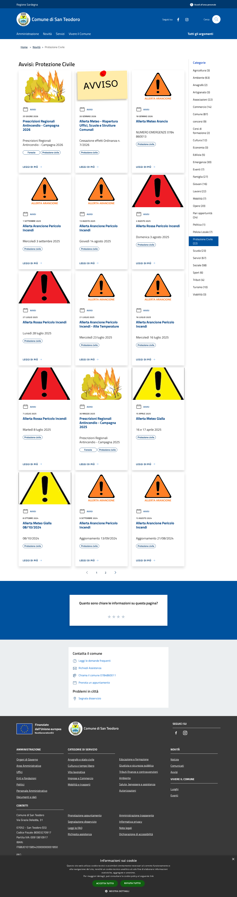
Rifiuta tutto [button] (132, 883)
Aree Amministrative (28, 766)
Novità (36, 47)
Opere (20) (199, 206)
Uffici (19, 772)
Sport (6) (198, 272)
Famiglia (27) (200, 177)
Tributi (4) (198, 280)
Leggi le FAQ (75, 828)
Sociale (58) (199, 265)
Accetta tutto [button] (105, 883)
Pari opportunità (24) (202, 215)
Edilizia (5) (199, 155)
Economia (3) (200, 147)
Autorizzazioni (127, 790)
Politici (20, 784)
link (152, 876)
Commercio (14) (202, 107)
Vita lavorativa (76, 772)
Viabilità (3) (199, 294)
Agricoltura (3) (201, 70)
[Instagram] (185, 19)
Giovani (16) (200, 184)
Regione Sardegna (27, 4)
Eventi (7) (198, 169)
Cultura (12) (200, 140)
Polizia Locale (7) (202, 232)
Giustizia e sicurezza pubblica (136, 765)
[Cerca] (216, 19)
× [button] (233, 859)
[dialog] (118, 876)
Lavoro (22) (199, 191)
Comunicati (177, 766)
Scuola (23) (199, 251)
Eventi (174, 795)
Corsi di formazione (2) (201, 131)
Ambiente (125, 778)
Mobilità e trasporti (79, 784)
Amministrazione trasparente (136, 815)
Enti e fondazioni (26, 778)
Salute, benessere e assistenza (137, 784)
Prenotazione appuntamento (84, 815)
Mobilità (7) (199, 198)
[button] (118, 891)
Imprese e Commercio (80, 778)
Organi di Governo (27, 759)
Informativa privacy (130, 822)
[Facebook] (176, 19)
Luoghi (175, 789)
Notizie (175, 759)
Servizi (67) (199, 258)
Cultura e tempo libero (81, 766)
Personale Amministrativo (31, 791)
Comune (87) (200, 114)
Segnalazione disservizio (82, 822)
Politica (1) (199, 224)
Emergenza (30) (202, 162)
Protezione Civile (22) (203, 241)
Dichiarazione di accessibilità (136, 834)
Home (24, 47)
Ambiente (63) (201, 78)
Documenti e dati (26, 797)
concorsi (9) (199, 121)
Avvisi (33, 109)
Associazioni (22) (203, 99)
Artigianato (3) (201, 92)
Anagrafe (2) (200, 85)
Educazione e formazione (134, 759)
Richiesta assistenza (80, 834)
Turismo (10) (200, 287)
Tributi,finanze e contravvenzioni (138, 772)
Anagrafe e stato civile (81, 759)
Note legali (125, 828)
